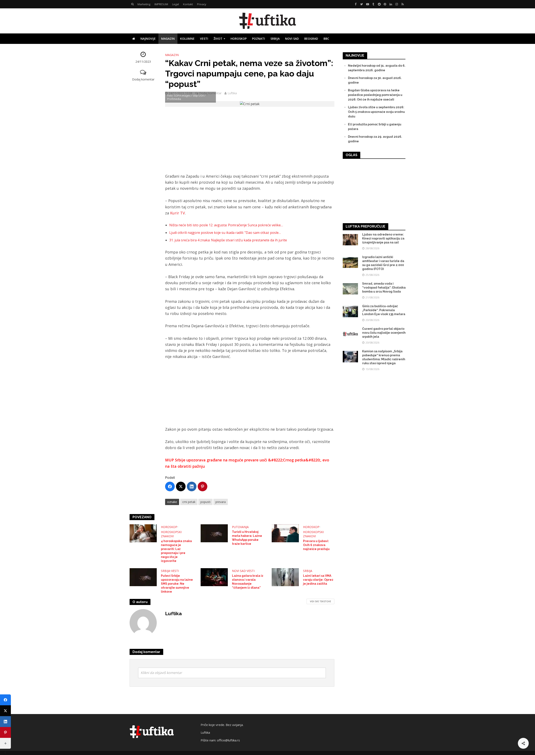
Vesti (204, 39)
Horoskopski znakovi (171, 534)
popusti (205, 502)
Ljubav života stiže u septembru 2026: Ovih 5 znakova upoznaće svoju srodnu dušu (376, 112)
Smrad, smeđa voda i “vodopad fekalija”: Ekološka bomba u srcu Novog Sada (384, 287)
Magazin (168, 39)
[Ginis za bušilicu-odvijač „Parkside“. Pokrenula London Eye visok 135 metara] (350, 311)
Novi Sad (292, 39)
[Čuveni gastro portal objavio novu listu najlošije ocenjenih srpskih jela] (350, 333)
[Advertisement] (249, 142)
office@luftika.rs (228, 740)
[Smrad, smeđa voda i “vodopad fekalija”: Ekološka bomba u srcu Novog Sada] (350, 288)
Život (218, 39)
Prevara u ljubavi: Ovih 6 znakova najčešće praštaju (316, 545)
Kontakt (188, 4)
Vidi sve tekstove (320, 601)
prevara (220, 502)
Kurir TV (177, 212)
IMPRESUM (161, 4)
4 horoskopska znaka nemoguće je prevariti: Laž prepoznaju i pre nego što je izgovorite (176, 551)
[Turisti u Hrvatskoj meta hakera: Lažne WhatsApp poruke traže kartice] (214, 533)
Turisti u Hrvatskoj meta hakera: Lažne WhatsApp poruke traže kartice (247, 537)
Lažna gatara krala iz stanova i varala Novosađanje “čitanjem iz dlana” (247, 581)
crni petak (188, 502)
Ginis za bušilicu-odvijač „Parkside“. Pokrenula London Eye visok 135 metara (383, 310)
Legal (175, 4)
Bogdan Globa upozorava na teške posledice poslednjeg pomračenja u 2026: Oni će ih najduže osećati (375, 95)
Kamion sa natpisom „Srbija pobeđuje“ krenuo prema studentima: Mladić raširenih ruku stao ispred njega (383, 357)
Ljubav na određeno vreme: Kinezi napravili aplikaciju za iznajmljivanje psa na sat (383, 238)
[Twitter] (181, 486)
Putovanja (240, 527)
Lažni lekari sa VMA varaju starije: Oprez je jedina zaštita (318, 579)
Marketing (144, 4)
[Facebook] (170, 486)
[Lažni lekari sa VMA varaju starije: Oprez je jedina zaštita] (285, 576)
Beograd (311, 39)
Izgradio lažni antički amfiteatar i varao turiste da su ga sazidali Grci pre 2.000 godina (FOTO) (383, 263)
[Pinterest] (202, 486)
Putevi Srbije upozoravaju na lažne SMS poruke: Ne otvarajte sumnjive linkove (177, 583)
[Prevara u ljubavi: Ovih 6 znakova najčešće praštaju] (285, 533)
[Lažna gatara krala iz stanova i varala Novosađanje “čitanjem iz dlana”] (214, 576)
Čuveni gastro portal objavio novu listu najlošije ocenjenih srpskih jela (384, 332)
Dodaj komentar (143, 79)
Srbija (275, 39)
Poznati (258, 39)
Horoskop (239, 39)
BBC (326, 39)
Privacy (201, 4)
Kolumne (187, 39)
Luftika (232, 93)
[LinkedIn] (191, 486)
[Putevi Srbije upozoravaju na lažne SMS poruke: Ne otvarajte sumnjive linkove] (143, 576)
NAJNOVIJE (148, 39)
